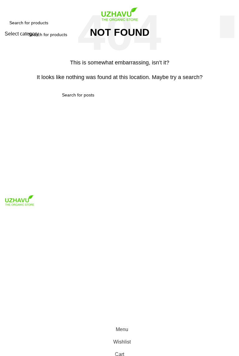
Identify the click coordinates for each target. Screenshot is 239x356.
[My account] (231, 34)
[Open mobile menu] (7, 34)
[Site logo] (119, 13)
